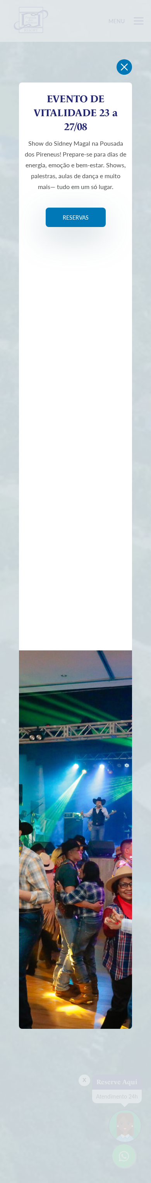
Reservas (76, 217)
